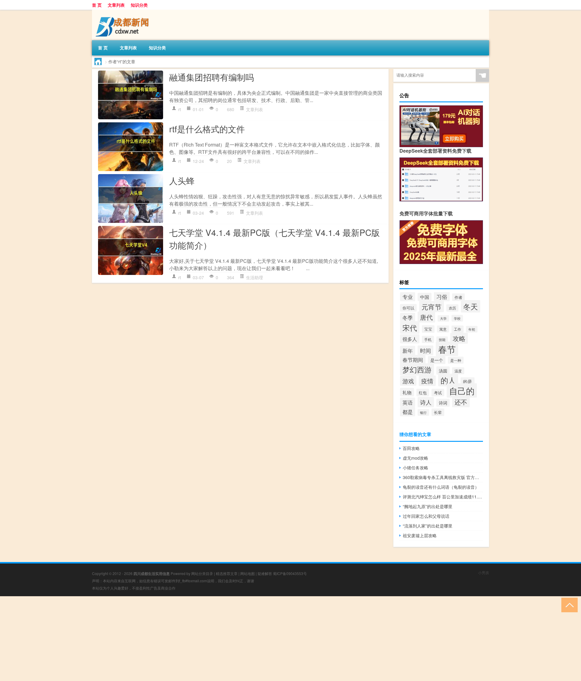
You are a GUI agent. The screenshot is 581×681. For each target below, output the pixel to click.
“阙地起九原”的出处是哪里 (427, 506)
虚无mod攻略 (415, 458)
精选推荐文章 (227, 573)
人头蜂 (182, 180)
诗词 (443, 403)
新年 (407, 350)
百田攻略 (411, 448)
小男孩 (483, 572)
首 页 (97, 5)
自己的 (461, 390)
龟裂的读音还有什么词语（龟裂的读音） (441, 487)
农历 (452, 308)
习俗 (441, 296)
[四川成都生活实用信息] (124, 12)
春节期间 (412, 359)
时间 (425, 350)
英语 (407, 402)
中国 (424, 297)
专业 (407, 296)
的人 (448, 380)
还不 (461, 401)
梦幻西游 (417, 369)
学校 (457, 318)
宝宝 (428, 329)
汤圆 (443, 370)
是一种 (455, 360)
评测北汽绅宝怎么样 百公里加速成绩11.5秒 (443, 497)
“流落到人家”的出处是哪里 (427, 526)
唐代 (426, 317)
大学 (443, 318)
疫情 (427, 380)
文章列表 (116, 5)
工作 (457, 329)
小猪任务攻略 (415, 467)
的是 (467, 381)
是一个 (436, 360)
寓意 (443, 329)
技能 (442, 339)
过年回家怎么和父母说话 (426, 516)
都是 (407, 411)
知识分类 (139, 5)
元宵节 (431, 306)
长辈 (438, 412)
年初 (471, 329)
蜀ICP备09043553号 (290, 573)
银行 (423, 412)
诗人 (426, 402)
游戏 (408, 381)
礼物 (407, 392)
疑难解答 (265, 573)
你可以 (408, 308)
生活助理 (254, 277)
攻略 (459, 338)
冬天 (470, 306)
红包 (423, 392)
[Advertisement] (181, 638)
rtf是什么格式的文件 (207, 129)
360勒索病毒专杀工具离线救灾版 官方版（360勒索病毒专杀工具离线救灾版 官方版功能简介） (443, 477)
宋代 (409, 327)
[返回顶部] (568, 604)
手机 (428, 339)
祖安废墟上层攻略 (420, 535)
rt (179, 109)
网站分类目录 (202, 573)
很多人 (409, 338)
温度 (458, 370)
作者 (458, 297)
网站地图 (247, 573)
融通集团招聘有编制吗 (211, 77)
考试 (438, 392)
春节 (447, 348)
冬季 (407, 317)
